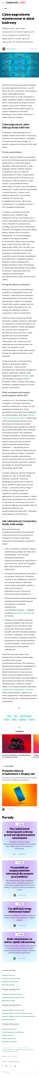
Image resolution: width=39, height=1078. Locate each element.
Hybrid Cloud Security (9, 1038)
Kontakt (4, 1056)
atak (9, 716)
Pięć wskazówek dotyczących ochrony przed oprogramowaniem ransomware (19, 833)
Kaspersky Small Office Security (12, 994)
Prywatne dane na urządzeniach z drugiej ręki (18, 772)
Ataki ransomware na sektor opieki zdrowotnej (19, 941)
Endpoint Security (8, 1035)
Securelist (4, 1061)
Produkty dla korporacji (10, 1024)
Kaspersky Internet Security (11, 978)
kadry (14, 719)
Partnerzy (14, 1056)
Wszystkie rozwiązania (9, 1041)
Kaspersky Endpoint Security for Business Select (17, 1013)
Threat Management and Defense (13, 1032)
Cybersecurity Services (9, 1029)
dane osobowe (26, 716)
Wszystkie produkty (8, 985)
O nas (9, 1056)
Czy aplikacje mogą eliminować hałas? (19, 910)
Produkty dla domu (9, 970)
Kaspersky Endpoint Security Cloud (13, 997)
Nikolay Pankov (11, 49)
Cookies (16, 1051)
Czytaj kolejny (9, 766)
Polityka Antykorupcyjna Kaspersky (24, 1049)
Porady (20, 824)
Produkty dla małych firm (11, 989)
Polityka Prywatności (8, 1049)
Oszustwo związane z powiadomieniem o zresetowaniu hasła (16, 756)
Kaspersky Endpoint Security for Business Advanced (18, 1016)
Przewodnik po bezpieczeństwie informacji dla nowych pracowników (19, 872)
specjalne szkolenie (23, 613)
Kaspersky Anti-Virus (8, 975)
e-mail (6, 719)
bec (5, 8)
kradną (26, 376)
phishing (22, 719)
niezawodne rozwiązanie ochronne (17, 689)
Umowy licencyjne (8, 1051)
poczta (31, 719)
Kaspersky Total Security (10, 981)
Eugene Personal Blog (14, 1061)
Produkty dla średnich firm (11, 1005)
